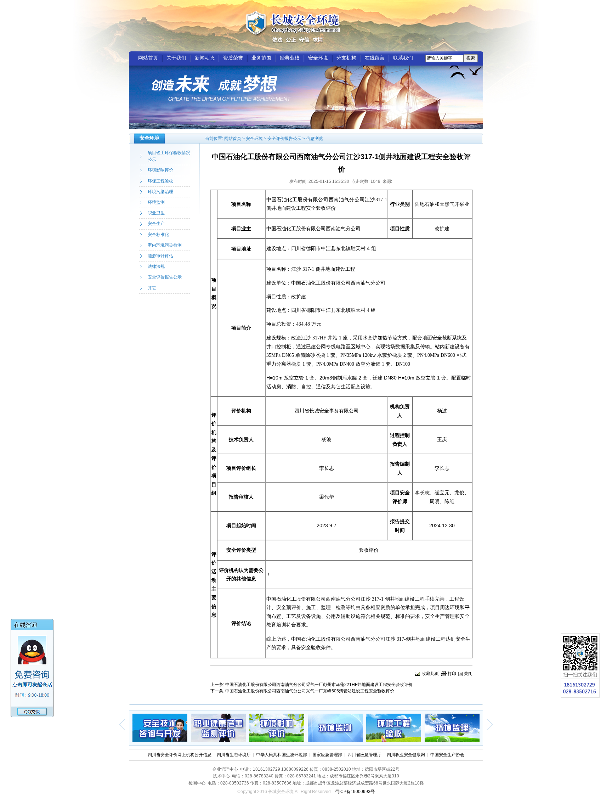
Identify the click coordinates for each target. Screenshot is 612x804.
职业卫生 (156, 212)
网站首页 (148, 58)
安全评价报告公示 (284, 138)
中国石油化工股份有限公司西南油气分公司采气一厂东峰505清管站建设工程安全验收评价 (309, 690)
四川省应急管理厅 (364, 754)
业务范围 (261, 58)
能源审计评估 (160, 255)
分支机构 (346, 58)
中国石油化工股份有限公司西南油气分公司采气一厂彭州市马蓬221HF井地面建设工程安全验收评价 (319, 684)
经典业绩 (290, 58)
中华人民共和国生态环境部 (281, 754)
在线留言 (375, 58)
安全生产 (156, 223)
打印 (452, 673)
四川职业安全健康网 (406, 754)
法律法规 (156, 266)
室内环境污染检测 (165, 245)
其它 (152, 288)
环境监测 (156, 202)
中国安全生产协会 (447, 754)
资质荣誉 (233, 58)
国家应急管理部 (327, 754)
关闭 (468, 673)
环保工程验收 (160, 181)
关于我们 (176, 58)
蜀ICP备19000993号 (355, 791)
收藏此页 (430, 673)
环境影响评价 (160, 170)
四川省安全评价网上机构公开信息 (179, 754)
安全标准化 (158, 234)
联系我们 (403, 58)
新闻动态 (205, 58)
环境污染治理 (160, 191)
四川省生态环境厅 (234, 754)
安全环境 (318, 58)
